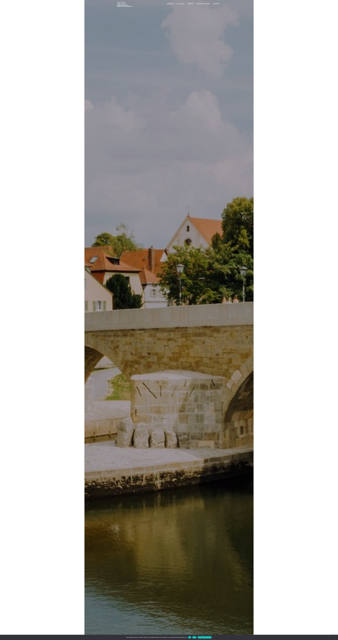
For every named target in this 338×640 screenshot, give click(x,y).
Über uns (170, 4)
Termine (190, 4)
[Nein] (336, 637)
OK (189, 637)
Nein (194, 637)
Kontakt (216, 4)
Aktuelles (180, 4)
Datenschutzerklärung (204, 637)
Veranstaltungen (203, 4)
